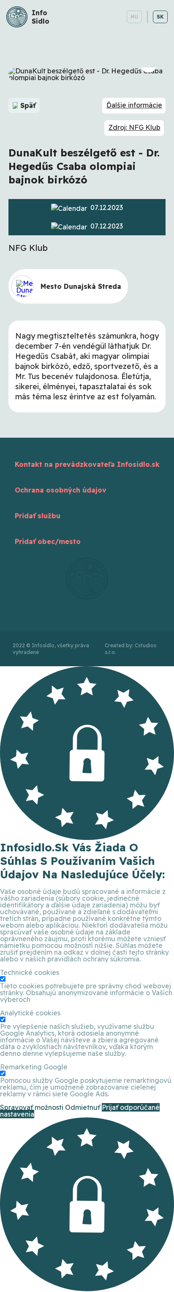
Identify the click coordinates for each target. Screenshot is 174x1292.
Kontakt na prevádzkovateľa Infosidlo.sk (87, 464)
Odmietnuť (82, 1107)
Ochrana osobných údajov (60, 490)
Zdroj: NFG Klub (134, 127)
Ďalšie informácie (134, 105)
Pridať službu (37, 515)
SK (160, 16)
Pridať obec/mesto (48, 541)
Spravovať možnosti (31, 1107)
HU (134, 16)
